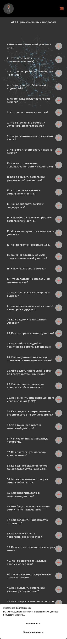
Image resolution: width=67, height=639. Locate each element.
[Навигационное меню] (62, 8)
